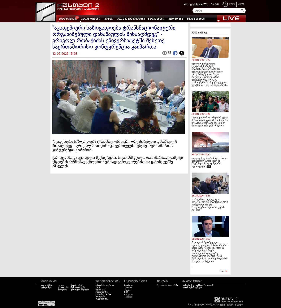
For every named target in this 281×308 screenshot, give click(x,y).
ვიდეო (108, 19)
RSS (126, 292)
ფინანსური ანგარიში (80, 290)
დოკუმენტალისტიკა (131, 19)
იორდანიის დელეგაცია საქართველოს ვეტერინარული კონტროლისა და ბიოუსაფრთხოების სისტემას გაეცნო (210, 204)
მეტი (223, 271)
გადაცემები (156, 19)
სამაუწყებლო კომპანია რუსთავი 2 (198, 285)
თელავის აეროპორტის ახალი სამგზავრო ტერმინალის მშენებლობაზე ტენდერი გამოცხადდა (209, 162)
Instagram (128, 294)
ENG (232, 4)
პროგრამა (175, 19)
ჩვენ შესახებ (196, 19)
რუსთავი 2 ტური (78, 287)
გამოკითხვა (46, 287)
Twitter (127, 290)
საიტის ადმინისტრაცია (192, 287)
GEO (241, 4)
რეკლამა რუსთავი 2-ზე (167, 285)
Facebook (128, 285)
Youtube (128, 287)
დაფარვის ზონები (103, 294)
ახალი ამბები (46, 285)
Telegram (128, 297)
